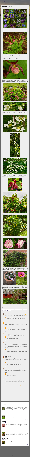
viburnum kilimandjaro (7, 310)
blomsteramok (4, 421)
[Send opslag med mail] (2, 307)
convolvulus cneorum (11, 309)
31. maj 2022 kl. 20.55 (9, 322)
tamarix (3, 310)
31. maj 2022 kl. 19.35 (8, 313)
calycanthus (3, 309)
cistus (7, 309)
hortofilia (4, 1)
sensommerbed (25, 309)
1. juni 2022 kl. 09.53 (9, 356)
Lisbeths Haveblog (7, 379)
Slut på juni (4, 404)
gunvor (6, 322)
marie (8, 317)
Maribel (6, 356)
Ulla (5, 368)
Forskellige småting (5, 438)
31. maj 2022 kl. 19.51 (11, 317)
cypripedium (16, 309)
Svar (5, 331)
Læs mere (26, 419)
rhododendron (20, 309)
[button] (27, 6)
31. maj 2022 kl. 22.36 (11, 336)
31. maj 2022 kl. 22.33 (11, 327)
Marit (5, 313)
